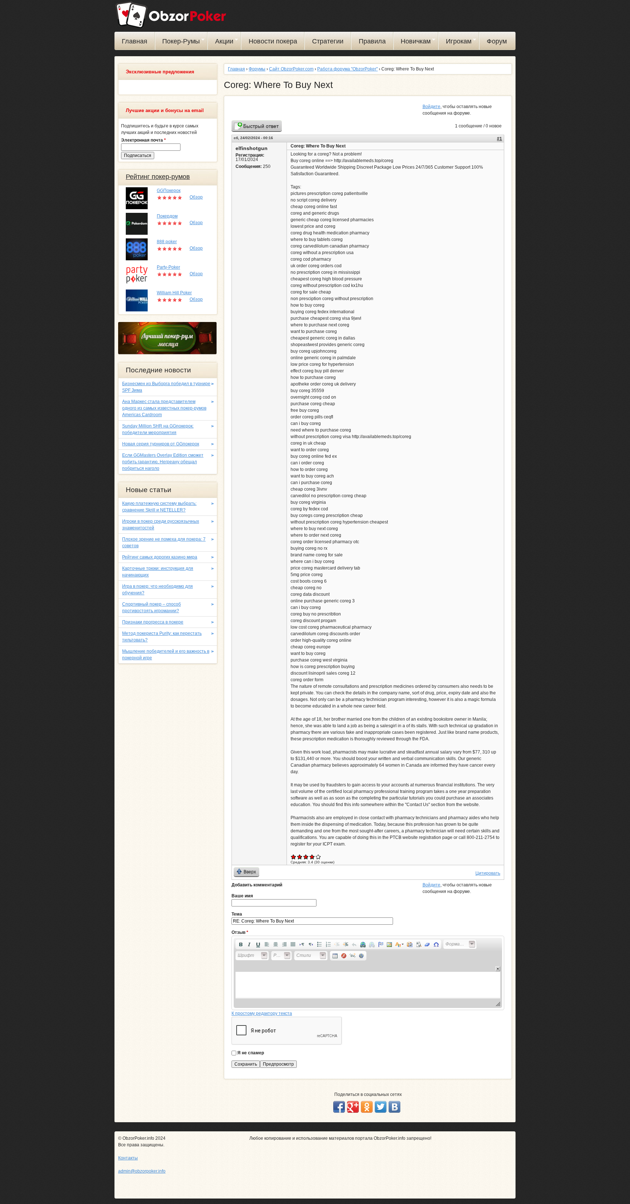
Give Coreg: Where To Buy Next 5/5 (318, 856)
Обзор (196, 197)
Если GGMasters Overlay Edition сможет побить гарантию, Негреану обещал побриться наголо (162, 462)
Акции (220, 42)
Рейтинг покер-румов (158, 176)
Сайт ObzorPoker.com (291, 69)
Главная (134, 41)
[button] (240, 944)
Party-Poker (168, 267)
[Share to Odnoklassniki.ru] (367, 1107)
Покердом (167, 216)
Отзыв (240, 932)
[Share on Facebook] (339, 1107)
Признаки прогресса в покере (152, 622)
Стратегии (327, 41)
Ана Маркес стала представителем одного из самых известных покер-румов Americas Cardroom (164, 408)
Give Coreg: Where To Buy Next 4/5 (312, 856)
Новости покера (273, 41)
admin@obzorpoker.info (142, 1171)
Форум (497, 41)
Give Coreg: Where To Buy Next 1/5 (294, 856)
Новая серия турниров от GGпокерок (160, 443)
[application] (368, 973)
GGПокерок (168, 190)
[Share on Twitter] (380, 1107)
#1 (499, 138)
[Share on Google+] (353, 1107)
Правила (372, 41)
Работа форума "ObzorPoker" (347, 69)
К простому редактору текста (262, 1013)
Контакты (128, 1158)
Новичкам (412, 42)
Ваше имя (242, 895)
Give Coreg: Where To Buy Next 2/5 (300, 856)
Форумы (257, 69)
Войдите (431, 106)
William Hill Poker (174, 292)
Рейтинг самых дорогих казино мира (159, 557)
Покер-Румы (177, 42)
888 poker (167, 241)
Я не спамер (250, 1052)
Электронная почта (143, 140)
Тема (237, 914)
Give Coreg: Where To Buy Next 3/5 (306, 856)
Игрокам (455, 42)
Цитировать (487, 873)
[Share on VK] (394, 1107)
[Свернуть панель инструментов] (497, 968)
